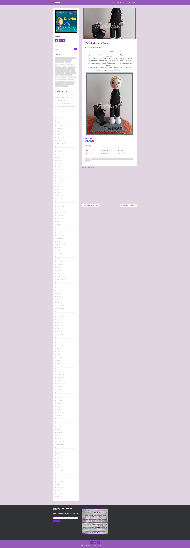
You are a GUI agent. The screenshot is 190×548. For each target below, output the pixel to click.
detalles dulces (71, 66)
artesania (88, 159)
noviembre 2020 (60, 308)
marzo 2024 (59, 195)
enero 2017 (59, 438)
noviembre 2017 (60, 412)
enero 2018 (59, 406)
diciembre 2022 (60, 235)
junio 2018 (59, 392)
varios (62, 86)
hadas (57, 73)
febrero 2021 (60, 299)
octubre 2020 (60, 311)
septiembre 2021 (61, 279)
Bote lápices (72, 58)
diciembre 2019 (60, 340)
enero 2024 (59, 201)
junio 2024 (59, 186)
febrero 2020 (60, 334)
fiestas (73, 68)
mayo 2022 (59, 256)
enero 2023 (59, 233)
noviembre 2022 (60, 238)
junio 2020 (59, 322)
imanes (73, 73)
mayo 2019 (59, 360)
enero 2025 (59, 166)
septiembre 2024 (61, 178)
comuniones (64, 64)
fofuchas (111, 159)
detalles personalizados (102, 159)
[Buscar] (75, 49)
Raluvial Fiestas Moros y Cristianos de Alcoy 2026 (65, 106)
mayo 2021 (59, 290)
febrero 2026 (60, 128)
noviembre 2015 (60, 479)
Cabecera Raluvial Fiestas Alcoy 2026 (64, 103)
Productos (125, 2)
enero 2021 (59, 302)
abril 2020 (59, 328)
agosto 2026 (60, 117)
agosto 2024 (60, 180)
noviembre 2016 (60, 444)
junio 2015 (59, 493)
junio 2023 (59, 218)
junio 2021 (59, 288)
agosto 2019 (60, 351)
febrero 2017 (60, 435)
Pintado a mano (59, 81)
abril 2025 (59, 157)
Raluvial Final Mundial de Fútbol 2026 (64, 97)
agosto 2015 (60, 487)
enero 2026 (59, 131)
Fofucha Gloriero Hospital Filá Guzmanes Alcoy (108, 149)
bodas (67, 58)
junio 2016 (59, 458)
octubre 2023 (60, 209)
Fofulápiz (62, 71)
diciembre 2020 (60, 305)
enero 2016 (59, 473)
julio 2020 (59, 319)
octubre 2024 (60, 175)
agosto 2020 (60, 316)
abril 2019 (59, 363)
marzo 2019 (59, 366)
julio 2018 (59, 389)
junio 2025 (59, 152)
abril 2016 (59, 464)
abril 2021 (59, 293)
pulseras (57, 83)
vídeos (66, 86)
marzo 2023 (59, 227)
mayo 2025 (59, 154)
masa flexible (73, 77)
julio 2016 (59, 455)
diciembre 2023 (60, 204)
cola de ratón (68, 62)
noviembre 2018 (60, 377)
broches (57, 60)
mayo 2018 (59, 395)
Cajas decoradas (67, 60)
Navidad (71, 79)
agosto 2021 (60, 282)
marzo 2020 (59, 331)
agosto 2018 (60, 386)
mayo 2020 (59, 325)
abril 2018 (59, 398)
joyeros (57, 75)
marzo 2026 (59, 125)
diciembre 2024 (60, 169)
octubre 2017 (60, 415)
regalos (87, 161)
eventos (68, 68)
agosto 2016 (60, 453)
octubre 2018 (60, 380)
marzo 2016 (59, 467)
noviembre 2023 (60, 207)
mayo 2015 (59, 496)
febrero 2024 (60, 198)
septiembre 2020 (61, 314)
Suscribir (56, 521)
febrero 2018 (60, 403)
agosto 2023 (60, 215)
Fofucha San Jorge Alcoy (61, 100)
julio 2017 (59, 421)
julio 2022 (59, 250)
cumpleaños (58, 66)
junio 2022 (59, 253)
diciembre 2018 (60, 374)
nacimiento (66, 79)
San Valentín (67, 83)
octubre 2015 (60, 481)
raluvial (96, 47)
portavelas (71, 81)
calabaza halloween (60, 62)
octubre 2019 (60, 345)
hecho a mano (122, 159)
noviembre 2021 (60, 273)
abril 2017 (59, 429)
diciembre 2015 (60, 476)
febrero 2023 (60, 230)
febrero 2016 (60, 470)
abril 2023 (59, 224)
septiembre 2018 (61, 383)
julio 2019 (59, 354)
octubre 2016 (60, 447)
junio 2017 (59, 424)
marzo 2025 (59, 160)
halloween (61, 73)
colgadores (58, 64)
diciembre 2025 (60, 134)
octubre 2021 (60, 276)
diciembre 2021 (60, 270)
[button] (109, 23)
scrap (72, 83)
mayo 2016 (59, 461)
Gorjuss (72, 71)
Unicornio (58, 86)
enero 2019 (59, 371)
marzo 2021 (59, 296)
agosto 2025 (60, 146)
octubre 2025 (60, 140)
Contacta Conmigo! (116, 2)
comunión (70, 64)
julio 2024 (59, 183)
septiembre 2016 (61, 450)
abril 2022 (59, 259)
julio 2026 (59, 120)
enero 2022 (59, 267)
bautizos (62, 58)
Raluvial (57, 3)
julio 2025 (59, 149)
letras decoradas (63, 75)
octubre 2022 (60, 241)
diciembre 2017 (60, 409)
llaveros (70, 75)
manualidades (130, 159)
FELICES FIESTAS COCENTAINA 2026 (64, 94)
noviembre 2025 (60, 137)
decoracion (93, 159)
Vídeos (133, 2)
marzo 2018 (59, 400)
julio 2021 (59, 285)
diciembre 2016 (60, 441)
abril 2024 (59, 192)
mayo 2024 (59, 189)
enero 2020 (59, 337)
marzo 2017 (59, 432)
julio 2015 (59, 490)
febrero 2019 (60, 369)
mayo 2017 (59, 426)
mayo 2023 (59, 221)
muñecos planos (59, 79)
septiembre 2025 (61, 143)
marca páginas (66, 77)
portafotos (66, 81)
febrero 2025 (60, 163)
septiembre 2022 (61, 244)
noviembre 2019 (60, 343)
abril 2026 (59, 123)
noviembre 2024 (60, 172)
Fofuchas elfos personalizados (120, 149)
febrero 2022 (60, 264)
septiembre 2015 (61, 484)
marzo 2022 (59, 261)
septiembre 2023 (61, 212)
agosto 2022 (60, 247)
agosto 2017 (60, 418)
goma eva (116, 159)
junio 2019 (59, 357)
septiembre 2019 (61, 348)
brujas (61, 60)
